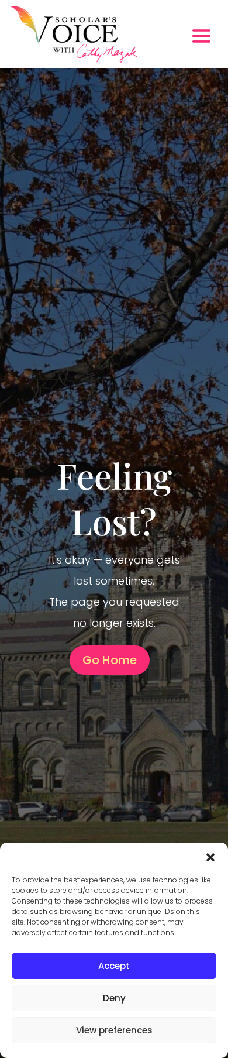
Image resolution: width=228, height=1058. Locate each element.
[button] (210, 857)
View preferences (114, 1030)
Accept (114, 966)
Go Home (109, 660)
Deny (114, 998)
